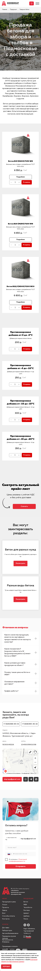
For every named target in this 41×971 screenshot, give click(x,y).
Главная (4, 9)
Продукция (13, 9)
